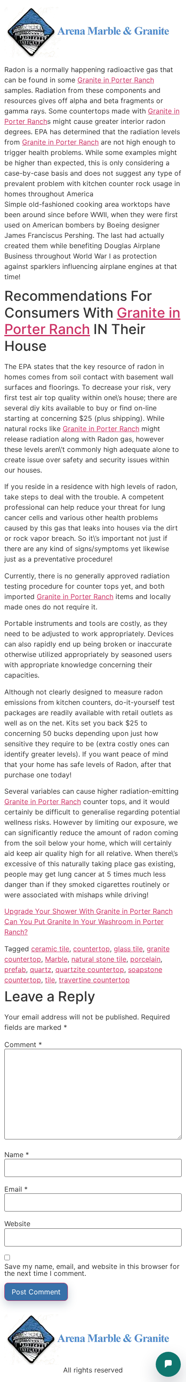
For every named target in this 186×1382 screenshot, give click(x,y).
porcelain (145, 959)
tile (50, 979)
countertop (91, 948)
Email (16, 1189)
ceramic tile (50, 948)
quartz (40, 969)
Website (17, 1223)
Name (16, 1154)
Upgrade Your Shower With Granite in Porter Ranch (88, 911)
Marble (56, 959)
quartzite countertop (89, 969)
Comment (23, 1044)
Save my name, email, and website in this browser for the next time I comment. (92, 1270)
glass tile (128, 948)
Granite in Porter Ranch (115, 80)
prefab (15, 969)
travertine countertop (94, 979)
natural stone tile (98, 959)
